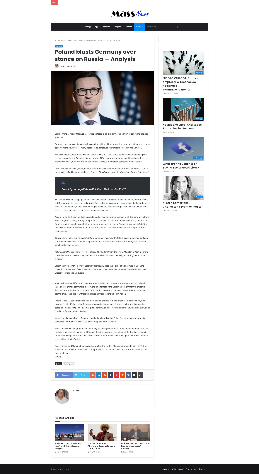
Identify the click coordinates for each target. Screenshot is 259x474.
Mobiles (106, 27)
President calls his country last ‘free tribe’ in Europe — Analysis (68, 446)
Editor (62, 66)
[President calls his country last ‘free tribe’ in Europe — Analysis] (69, 432)
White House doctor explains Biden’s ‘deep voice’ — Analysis (135, 446)
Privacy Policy (191, 469)
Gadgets (117, 27)
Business (139, 27)
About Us (166, 469)
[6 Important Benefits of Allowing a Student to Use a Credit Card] (102, 432)
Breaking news (69, 364)
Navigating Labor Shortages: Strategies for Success (182, 126)
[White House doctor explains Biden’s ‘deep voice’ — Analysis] (135, 432)
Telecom (128, 27)
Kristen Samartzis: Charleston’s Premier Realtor (183, 205)
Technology (86, 27)
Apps (97, 27)
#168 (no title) (178, 469)
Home (59, 40)
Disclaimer (203, 469)
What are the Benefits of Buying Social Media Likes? (181, 165)
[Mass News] (130, 13)
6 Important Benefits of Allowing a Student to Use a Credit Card (101, 446)
